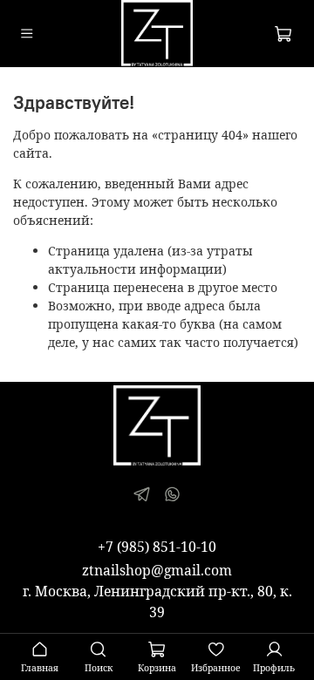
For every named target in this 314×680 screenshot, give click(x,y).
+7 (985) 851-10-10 (157, 546)
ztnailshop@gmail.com (157, 570)
